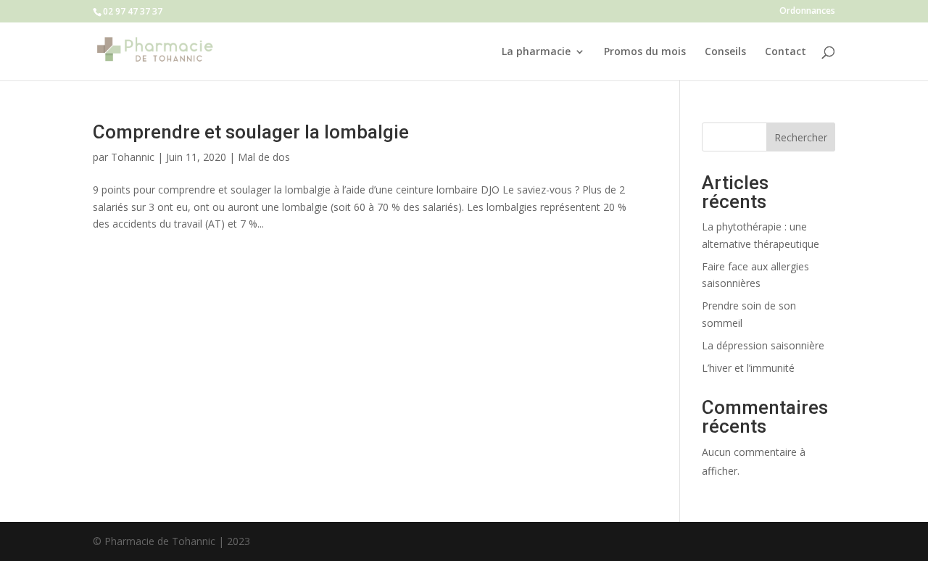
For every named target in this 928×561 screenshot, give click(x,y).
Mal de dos (264, 157)
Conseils (725, 52)
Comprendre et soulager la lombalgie (251, 132)
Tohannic (132, 157)
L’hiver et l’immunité (748, 368)
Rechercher (800, 137)
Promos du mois (645, 52)
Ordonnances (807, 12)
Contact (785, 52)
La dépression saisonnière (763, 345)
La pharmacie (536, 52)
